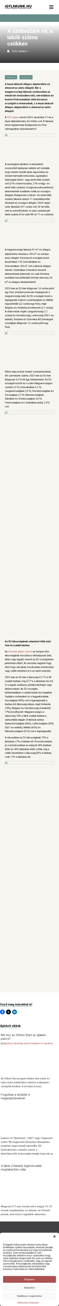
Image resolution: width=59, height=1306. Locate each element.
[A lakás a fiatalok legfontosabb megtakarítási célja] (27, 1201)
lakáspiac (11, 77)
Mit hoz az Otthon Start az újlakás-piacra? (24, 1036)
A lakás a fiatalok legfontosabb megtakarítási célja (21, 1167)
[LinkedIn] (14, 1012)
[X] (8, 1012)
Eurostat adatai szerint (20, 651)
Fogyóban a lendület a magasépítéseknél (15, 1096)
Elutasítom (29, 1287)
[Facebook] (2, 1012)
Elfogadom (29, 1279)
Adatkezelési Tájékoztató (28, 1302)
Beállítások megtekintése (29, 1296)
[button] (54, 1236)
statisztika (26, 77)
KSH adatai (13, 117)
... (42, 1086)
